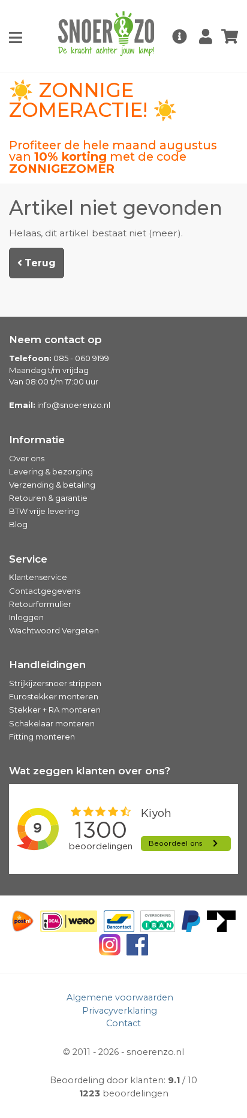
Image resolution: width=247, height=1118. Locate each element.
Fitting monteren (42, 736)
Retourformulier (40, 604)
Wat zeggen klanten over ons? (89, 771)
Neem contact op (55, 339)
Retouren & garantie (48, 498)
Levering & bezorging (51, 471)
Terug (39, 263)
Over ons (26, 458)
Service (28, 559)
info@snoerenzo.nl (73, 405)
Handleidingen (47, 665)
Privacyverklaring (119, 1010)
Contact (123, 1023)
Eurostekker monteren (53, 696)
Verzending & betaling (52, 484)
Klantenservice (38, 577)
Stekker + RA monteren (55, 709)
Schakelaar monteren (52, 723)
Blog (18, 524)
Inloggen (26, 617)
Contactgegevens (44, 591)
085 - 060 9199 (81, 358)
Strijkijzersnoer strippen (55, 683)
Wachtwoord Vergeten (54, 630)
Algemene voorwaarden (120, 997)
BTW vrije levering (44, 511)
